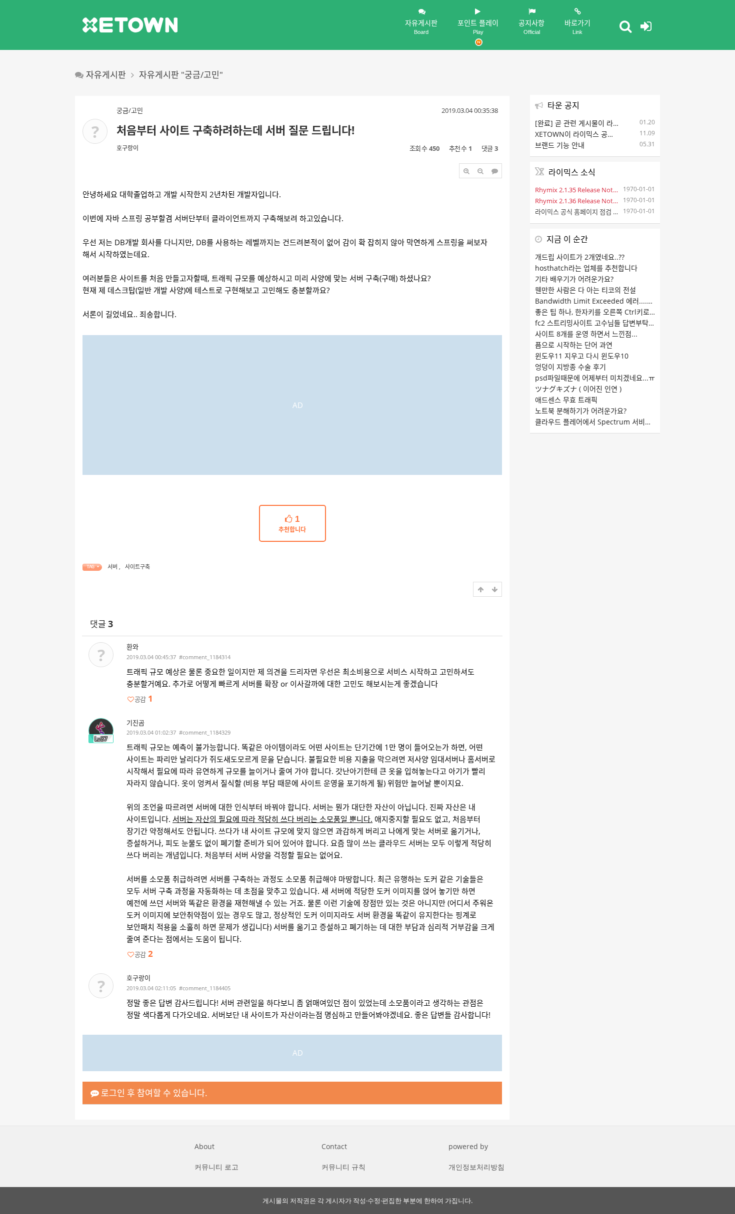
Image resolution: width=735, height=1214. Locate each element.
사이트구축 (137, 566)
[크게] (467, 171)
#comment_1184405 (204, 988)
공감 (143, 699)
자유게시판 (421, 26)
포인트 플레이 (478, 26)
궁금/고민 (129, 110)
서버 (113, 566)
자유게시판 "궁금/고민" (181, 74)
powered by (468, 1146)
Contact (334, 1146)
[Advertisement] (292, 405)
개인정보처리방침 (476, 1167)
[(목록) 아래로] (495, 589)
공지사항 (531, 26)
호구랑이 (127, 148)
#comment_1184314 (204, 657)
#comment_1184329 (204, 732)
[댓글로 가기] (495, 171)
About (204, 1146)
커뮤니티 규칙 (344, 1167)
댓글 (101, 624)
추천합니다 (292, 524)
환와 (132, 646)
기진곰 (135, 722)
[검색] (625, 25)
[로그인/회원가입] (646, 25)
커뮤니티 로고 (216, 1167)
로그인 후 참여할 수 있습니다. (153, 1093)
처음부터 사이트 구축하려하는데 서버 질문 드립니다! (235, 129)
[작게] (481, 171)
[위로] (481, 589)
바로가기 (577, 26)
